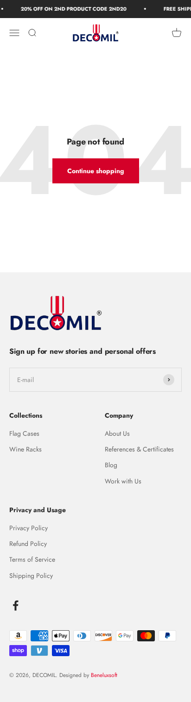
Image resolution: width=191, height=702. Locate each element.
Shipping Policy (31, 575)
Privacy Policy (28, 528)
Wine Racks (25, 449)
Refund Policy (28, 543)
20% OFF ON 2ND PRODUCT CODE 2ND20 (72, 9)
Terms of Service (32, 559)
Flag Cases (24, 433)
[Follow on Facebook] (15, 605)
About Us (117, 433)
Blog (111, 465)
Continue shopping (95, 171)
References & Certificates (139, 449)
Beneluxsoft (103, 675)
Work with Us (123, 481)
